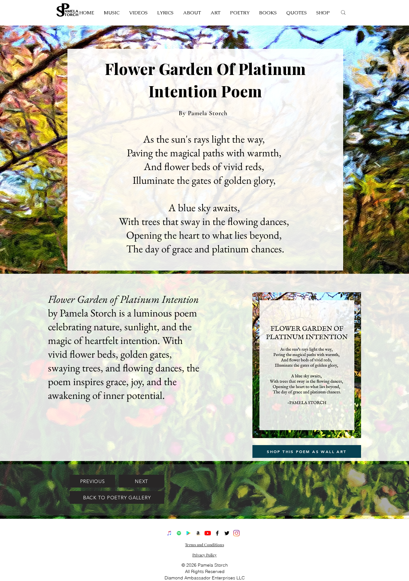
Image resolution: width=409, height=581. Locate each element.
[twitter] (227, 533)
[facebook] (217, 533)
